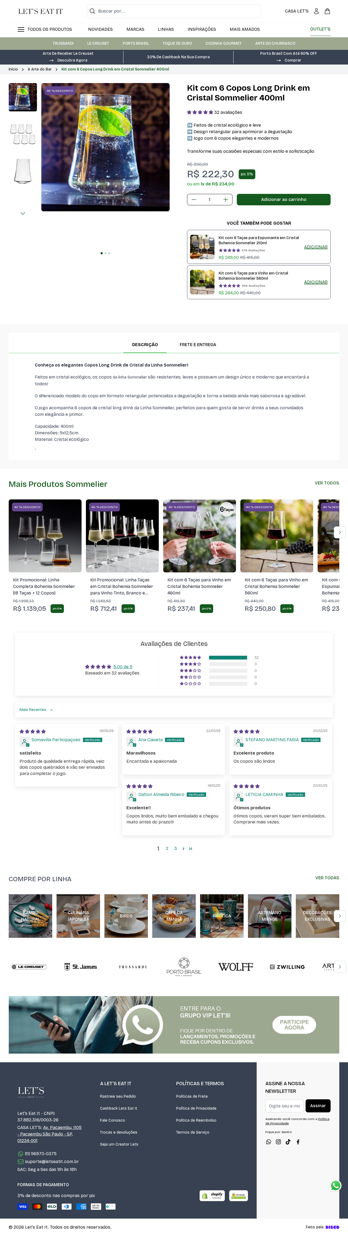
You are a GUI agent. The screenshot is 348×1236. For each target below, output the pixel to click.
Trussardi (63, 43)
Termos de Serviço (192, 1132)
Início (13, 69)
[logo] (40, 11)
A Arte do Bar (40, 69)
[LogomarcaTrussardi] (132, 967)
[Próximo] (22, 213)
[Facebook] (298, 1142)
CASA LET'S (297, 11)
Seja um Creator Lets (119, 1144)
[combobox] (174, 11)
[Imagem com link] (174, 1025)
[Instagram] (278, 1142)
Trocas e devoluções (118, 1132)
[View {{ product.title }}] (202, 247)
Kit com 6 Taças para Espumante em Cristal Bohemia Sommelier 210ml (259, 240)
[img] (33, 731)
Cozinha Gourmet (224, 43)
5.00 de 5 (122, 666)
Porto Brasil (136, 43)
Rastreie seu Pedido (118, 1096)
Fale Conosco (112, 1120)
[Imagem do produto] (45, 535)
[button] (68, 59)
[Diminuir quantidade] (194, 199)
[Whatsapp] (268, 1142)
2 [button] (167, 848)
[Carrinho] (327, 11)
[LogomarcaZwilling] (287, 967)
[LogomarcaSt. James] (80, 967)
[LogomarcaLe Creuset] (29, 967)
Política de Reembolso (196, 1120)
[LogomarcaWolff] (235, 967)
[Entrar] (316, 11)
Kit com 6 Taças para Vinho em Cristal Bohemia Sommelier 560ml (253, 276)
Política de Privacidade (196, 1108)
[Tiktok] (288, 1142)
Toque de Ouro (177, 43)
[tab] (102, 253)
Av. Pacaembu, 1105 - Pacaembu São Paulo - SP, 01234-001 (49, 1134)
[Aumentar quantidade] (225, 199)
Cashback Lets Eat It (118, 1108)
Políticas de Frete (192, 1096)
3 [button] (175, 848)
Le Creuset (98, 43)
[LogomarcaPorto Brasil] (184, 967)
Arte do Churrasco (275, 43)
